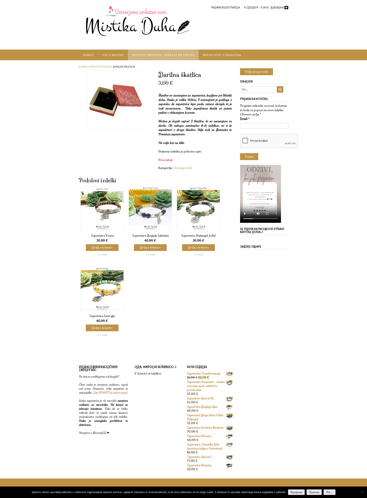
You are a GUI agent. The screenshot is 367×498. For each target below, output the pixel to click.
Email (245, 118)
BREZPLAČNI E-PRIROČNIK (222, 55)
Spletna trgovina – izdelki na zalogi (163, 55)
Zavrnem (314, 492)
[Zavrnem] (362, 492)
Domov (88, 55)
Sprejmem (296, 492)
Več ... (329, 492)
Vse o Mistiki (113, 55)
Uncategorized (100, 66)
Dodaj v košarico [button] (102, 247)
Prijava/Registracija (225, 7)
